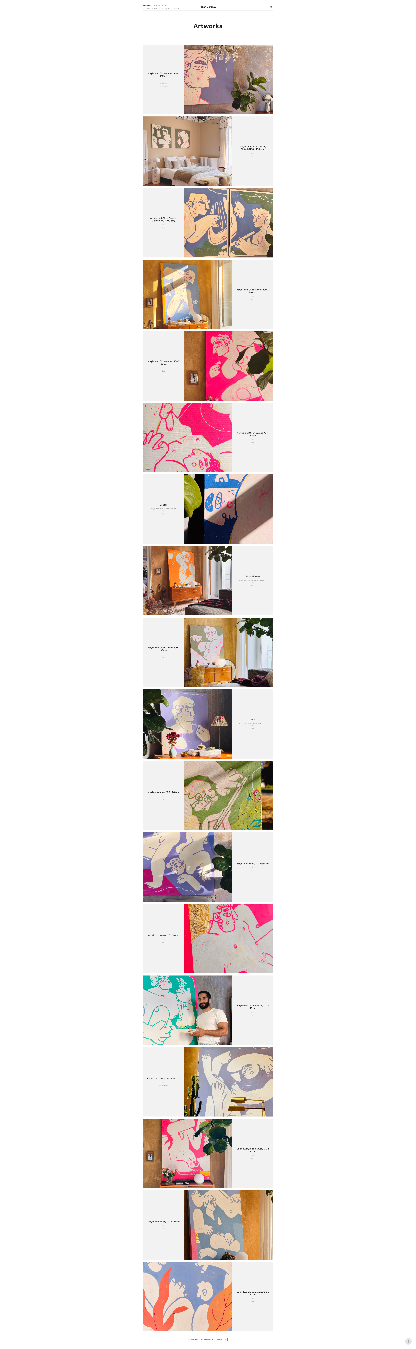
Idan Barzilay (208, 6)
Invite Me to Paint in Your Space (157, 8)
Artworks (147, 5)
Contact (176, 8)
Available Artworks (161, 5)
